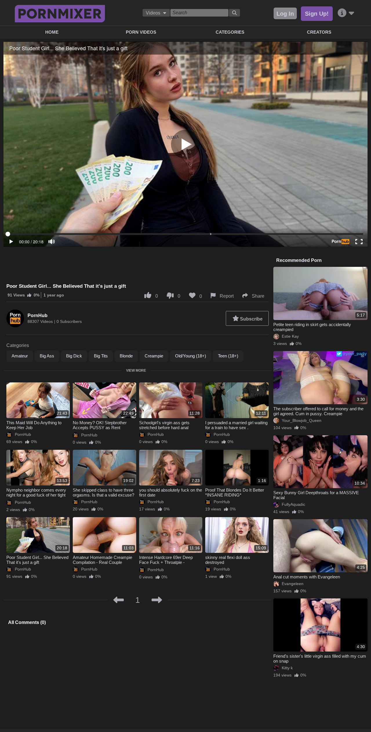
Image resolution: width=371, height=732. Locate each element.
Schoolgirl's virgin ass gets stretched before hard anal (164, 425)
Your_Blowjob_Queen (301, 420)
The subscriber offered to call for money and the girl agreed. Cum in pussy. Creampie (318, 411)
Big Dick (74, 355)
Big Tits (101, 355)
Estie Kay (290, 336)
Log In (285, 13)
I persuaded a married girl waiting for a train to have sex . (236, 425)
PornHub (38, 315)
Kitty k (287, 668)
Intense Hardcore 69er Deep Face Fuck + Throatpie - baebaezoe (166, 562)
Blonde (126, 355)
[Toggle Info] (346, 13)
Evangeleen (292, 583)
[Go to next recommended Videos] (157, 600)
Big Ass (47, 355)
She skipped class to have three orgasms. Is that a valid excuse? (103, 492)
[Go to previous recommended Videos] (119, 600)
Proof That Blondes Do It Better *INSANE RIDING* (234, 492)
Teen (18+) (228, 355)
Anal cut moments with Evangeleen (306, 576)
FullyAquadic (293, 504)
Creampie (154, 355)
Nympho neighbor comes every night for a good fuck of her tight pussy (36, 495)
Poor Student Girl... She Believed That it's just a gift (37, 560)
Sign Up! (317, 13)
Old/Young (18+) (190, 355)
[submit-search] (234, 13)
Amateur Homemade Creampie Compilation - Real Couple (102, 560)
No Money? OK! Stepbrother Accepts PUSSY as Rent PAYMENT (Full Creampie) (100, 427)
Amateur (20, 355)
